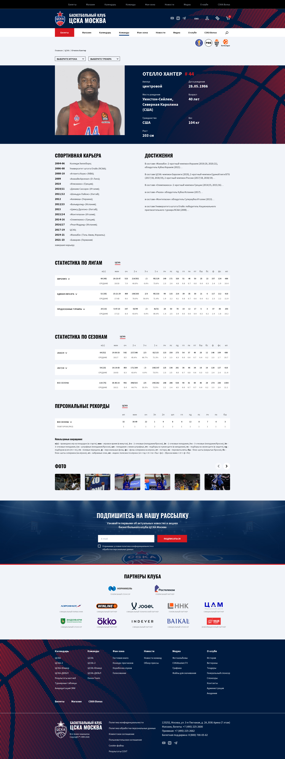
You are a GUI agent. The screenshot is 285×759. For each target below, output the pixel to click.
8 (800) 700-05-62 (198, 735)
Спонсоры (212, 678)
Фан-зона (150, 4)
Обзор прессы (151, 662)
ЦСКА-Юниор (62, 667)
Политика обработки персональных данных (132, 728)
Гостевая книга (120, 657)
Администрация (215, 688)
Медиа (187, 4)
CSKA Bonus (224, 4)
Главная (59, 50)
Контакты (212, 683)
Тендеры (211, 667)
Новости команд (153, 657)
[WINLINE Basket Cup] (217, 43)
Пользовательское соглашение (125, 739)
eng (196, 18)
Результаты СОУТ (118, 751)
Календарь (110, 4)
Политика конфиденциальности (126, 722)
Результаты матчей (65, 678)
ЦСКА (67, 50)
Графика (177, 667)
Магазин (90, 4)
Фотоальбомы (180, 657)
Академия (212, 693)
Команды (131, 4)
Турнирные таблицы (66, 683)
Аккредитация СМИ (65, 688)
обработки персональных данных (117, 549)
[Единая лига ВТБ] (199, 43)
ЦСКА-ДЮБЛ (62, 673)
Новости (169, 4)
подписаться (172, 538)
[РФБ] (208, 43)
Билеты (72, 4)
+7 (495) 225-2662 (185, 730)
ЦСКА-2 (59, 662)
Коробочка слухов (122, 667)
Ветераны (212, 662)
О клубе (204, 4)
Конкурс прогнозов (123, 662)
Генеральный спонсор (218, 673)
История (211, 657)
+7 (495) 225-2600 (193, 726)
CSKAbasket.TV (180, 662)
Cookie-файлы (116, 745)
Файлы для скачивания (184, 673)
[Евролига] (225, 43)
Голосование (119, 673)
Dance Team (94, 678)
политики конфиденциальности (137, 546)
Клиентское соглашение (121, 733)
